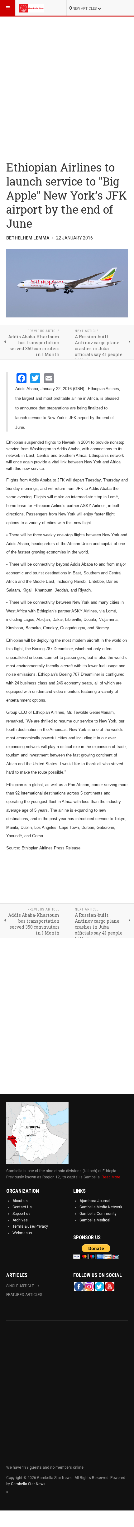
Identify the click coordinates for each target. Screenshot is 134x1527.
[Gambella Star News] (31, 8)
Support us (21, 1213)
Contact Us (22, 1207)
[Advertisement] (67, 84)
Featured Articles (24, 1295)
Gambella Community (98, 1213)
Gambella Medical (94, 1220)
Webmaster (22, 1233)
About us (20, 1201)
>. (7, 1492)
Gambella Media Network (100, 1207)
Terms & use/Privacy (30, 1226)
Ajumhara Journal (94, 1201)
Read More (111, 1177)
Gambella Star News (28, 1484)
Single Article (20, 1286)
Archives (20, 1220)
